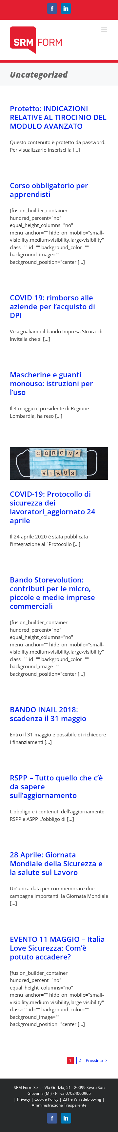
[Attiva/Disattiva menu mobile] (104, 29)
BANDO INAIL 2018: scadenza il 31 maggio (48, 713)
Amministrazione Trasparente (59, 1105)
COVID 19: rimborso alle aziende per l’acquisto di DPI (52, 306)
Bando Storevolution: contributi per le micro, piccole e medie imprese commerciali (52, 593)
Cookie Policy (46, 1099)
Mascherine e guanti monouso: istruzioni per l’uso (51, 383)
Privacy (23, 1099)
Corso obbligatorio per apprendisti (49, 189)
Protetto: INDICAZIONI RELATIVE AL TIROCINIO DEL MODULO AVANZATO (58, 117)
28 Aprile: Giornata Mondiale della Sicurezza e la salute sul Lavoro (56, 863)
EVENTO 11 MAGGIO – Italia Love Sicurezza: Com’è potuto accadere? (57, 947)
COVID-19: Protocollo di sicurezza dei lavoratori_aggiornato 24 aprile (52, 507)
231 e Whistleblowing (82, 1099)
